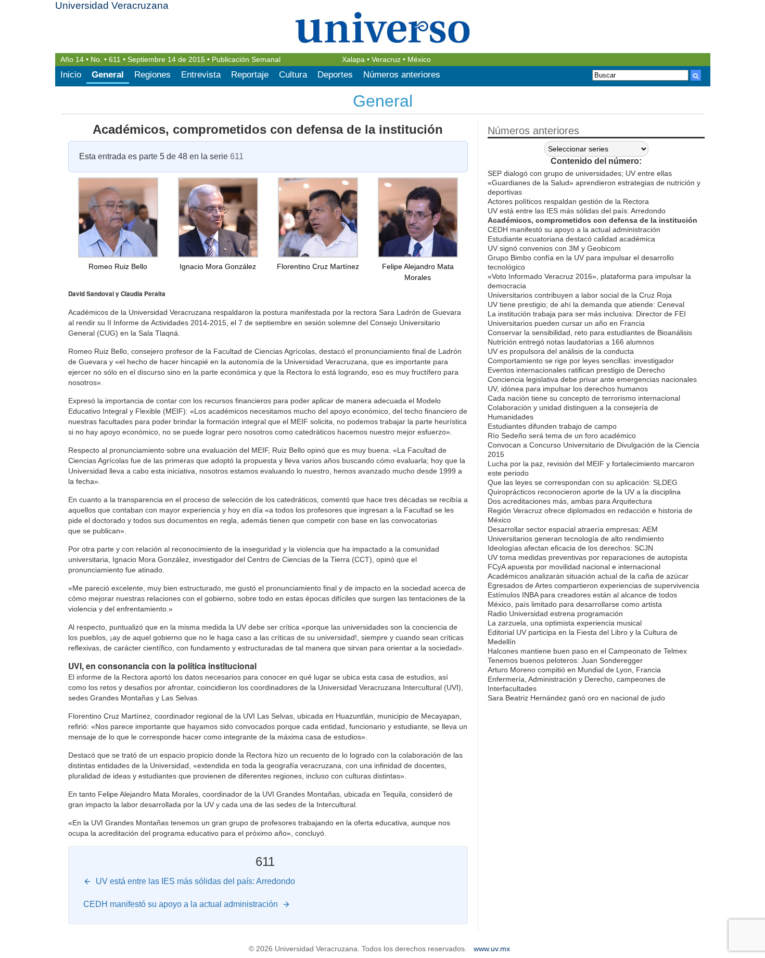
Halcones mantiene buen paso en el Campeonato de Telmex (587, 651)
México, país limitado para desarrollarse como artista (575, 604)
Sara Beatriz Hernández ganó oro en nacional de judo (576, 698)
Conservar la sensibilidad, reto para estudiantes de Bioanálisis (590, 332)
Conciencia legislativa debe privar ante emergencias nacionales (592, 379)
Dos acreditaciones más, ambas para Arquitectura (570, 501)
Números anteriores (401, 75)
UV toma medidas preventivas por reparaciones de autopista (587, 557)
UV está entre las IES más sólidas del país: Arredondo (577, 211)
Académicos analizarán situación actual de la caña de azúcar (588, 576)
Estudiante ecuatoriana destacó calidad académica (571, 239)
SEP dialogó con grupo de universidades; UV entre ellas (580, 173)
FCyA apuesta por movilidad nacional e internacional (574, 567)
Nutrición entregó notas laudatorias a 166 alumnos (571, 342)
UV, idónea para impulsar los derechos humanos (568, 389)
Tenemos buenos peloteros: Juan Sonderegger (565, 660)
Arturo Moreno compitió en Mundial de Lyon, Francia (574, 670)
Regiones (152, 75)
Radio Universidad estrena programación (555, 613)
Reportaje (250, 75)
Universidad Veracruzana (112, 5)
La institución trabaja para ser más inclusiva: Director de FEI (587, 314)
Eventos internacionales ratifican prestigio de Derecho (576, 370)
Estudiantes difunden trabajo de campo (552, 426)
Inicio (70, 75)
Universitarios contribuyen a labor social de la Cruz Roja (580, 295)
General (108, 75)
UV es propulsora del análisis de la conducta (561, 351)
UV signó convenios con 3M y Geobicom (554, 248)
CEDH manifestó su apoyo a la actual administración (574, 229)
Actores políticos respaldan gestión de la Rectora (568, 201)
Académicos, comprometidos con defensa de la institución (268, 129)
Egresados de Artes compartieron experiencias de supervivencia (593, 585)
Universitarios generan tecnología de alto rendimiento (576, 538)
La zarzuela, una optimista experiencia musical (565, 623)
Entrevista (201, 75)
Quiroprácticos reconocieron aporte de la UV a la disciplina (584, 492)
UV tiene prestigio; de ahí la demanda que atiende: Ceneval (586, 304)
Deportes (335, 75)
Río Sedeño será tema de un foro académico (562, 435)
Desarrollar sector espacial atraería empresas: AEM (573, 529)
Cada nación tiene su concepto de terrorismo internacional (584, 398)
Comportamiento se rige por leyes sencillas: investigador (581, 360)
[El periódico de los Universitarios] (382, 27)
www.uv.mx (492, 949)
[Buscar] (696, 75)
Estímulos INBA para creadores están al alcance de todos (582, 595)
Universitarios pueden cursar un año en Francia (566, 323)
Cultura (293, 75)
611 (115, 59)
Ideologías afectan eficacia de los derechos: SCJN (570, 548)
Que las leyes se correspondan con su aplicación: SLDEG (583, 482)
